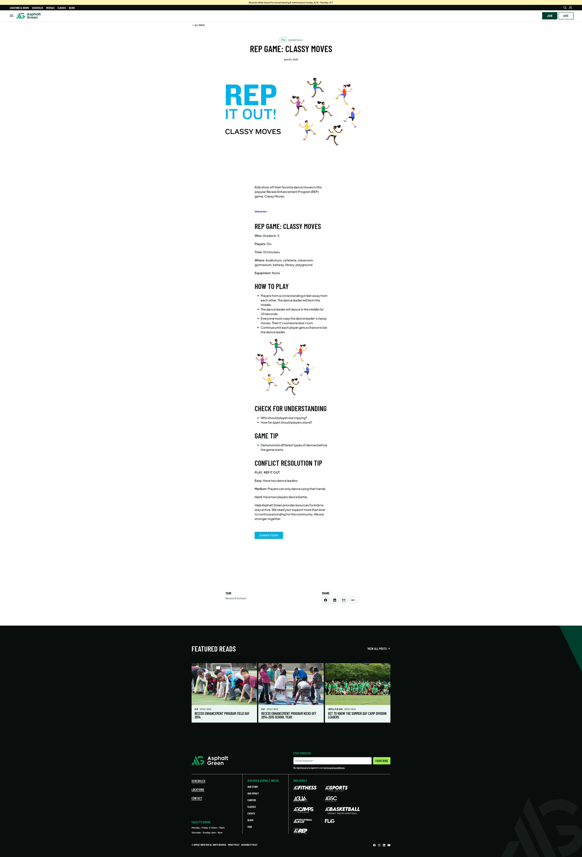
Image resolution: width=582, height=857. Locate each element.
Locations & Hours (19, 7)
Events (251, 813)
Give (566, 16)
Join (549, 16)
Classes (62, 7)
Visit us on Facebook (374, 845)
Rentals (50, 7)
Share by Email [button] (343, 600)
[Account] (570, 7)
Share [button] (352, 600)
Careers (252, 800)
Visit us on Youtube (388, 845)
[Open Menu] (11, 16)
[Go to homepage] (28, 16)
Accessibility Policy (249, 845)
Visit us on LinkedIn (384, 845)
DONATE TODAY (268, 535)
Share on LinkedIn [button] (334, 600)
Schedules (37, 7)
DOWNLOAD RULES (261, 211)
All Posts (200, 25)
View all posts (377, 648)
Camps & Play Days (335, 709)
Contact (197, 798)
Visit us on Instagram (379, 845)
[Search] (565, 7)
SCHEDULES (198, 781)
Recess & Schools (236, 598)
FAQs (250, 826)
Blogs (72, 7)
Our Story (253, 786)
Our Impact (253, 793)
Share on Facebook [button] (325, 600)
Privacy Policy (233, 845)
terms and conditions (334, 767)
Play (197, 709)
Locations (198, 789)
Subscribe (381, 761)
